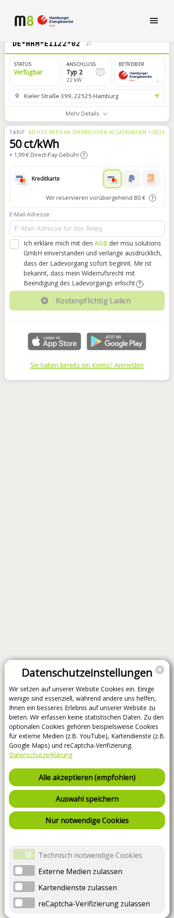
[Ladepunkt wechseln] (88, 44)
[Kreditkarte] (112, 179)
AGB (101, 243)
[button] (139, 71)
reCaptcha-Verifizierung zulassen (94, 904)
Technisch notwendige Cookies (90, 855)
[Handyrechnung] (151, 179)
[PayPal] (132, 179)
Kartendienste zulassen (77, 887)
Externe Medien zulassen (80, 871)
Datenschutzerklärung (40, 754)
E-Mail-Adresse (29, 214)
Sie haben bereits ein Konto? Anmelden (87, 365)
